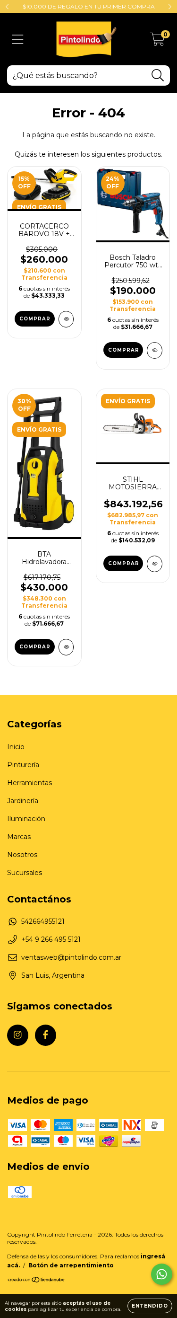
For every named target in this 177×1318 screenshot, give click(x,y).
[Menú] (17, 39)
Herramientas (29, 782)
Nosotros (22, 854)
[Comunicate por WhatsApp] (161, 1274)
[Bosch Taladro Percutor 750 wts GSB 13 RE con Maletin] (154, 350)
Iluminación (26, 818)
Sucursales (24, 872)
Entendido (150, 1306)
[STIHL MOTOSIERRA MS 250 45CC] (154, 564)
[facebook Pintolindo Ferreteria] (45, 1035)
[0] (157, 41)
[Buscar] (158, 75)
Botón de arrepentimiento (71, 1265)
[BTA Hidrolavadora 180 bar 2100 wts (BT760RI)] (66, 647)
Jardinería (22, 800)
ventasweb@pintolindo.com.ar (71, 957)
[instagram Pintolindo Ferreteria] (17, 1035)
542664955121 (43, 921)
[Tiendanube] (36, 1280)
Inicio (16, 747)
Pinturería (23, 765)
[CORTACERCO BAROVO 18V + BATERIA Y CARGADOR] (66, 319)
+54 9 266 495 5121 (51, 939)
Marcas (19, 836)
